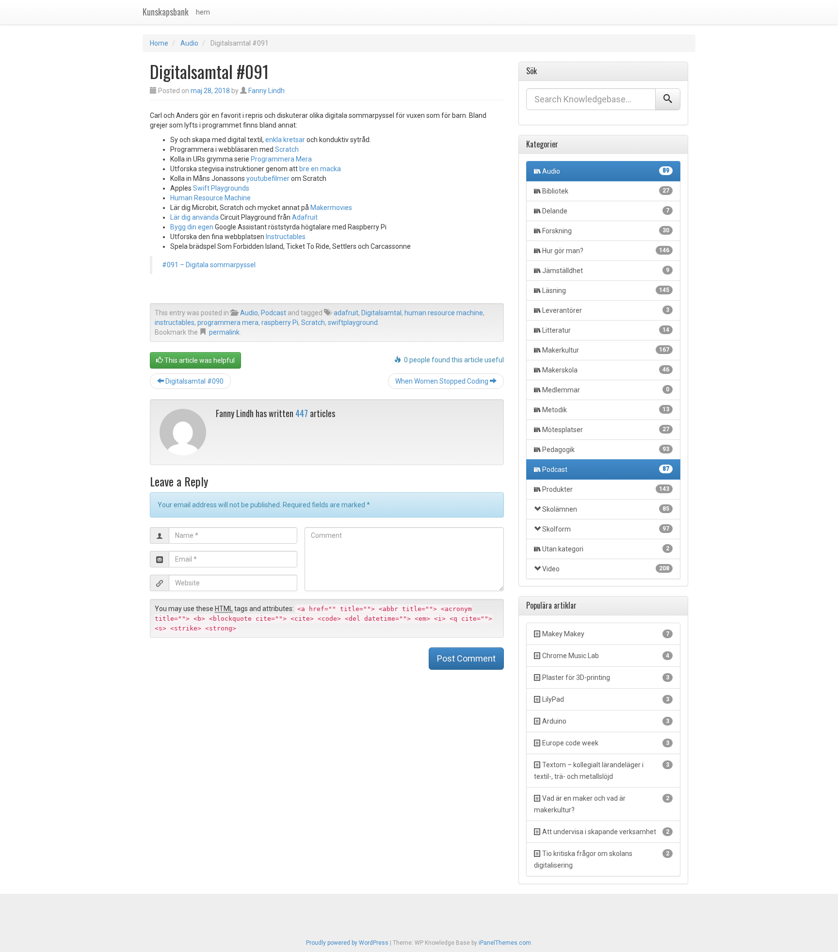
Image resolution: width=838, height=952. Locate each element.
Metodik (605, 410)
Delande (605, 211)
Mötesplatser (605, 430)
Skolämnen (605, 509)
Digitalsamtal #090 (194, 381)
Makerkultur (605, 350)
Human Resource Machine (210, 198)
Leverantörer (605, 310)
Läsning (605, 290)
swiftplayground (353, 322)
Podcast (273, 313)
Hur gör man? (605, 251)
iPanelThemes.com (505, 942)
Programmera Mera (281, 159)
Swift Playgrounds (221, 188)
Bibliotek (605, 191)
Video (605, 569)
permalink (224, 332)
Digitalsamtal (381, 313)
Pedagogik (605, 449)
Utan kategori (605, 549)
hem (203, 12)
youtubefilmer (268, 178)
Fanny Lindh (266, 91)
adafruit (346, 313)
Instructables (286, 237)
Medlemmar (605, 390)
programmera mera (227, 322)
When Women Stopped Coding (442, 381)
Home (159, 43)
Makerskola (605, 370)
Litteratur (605, 330)
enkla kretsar (285, 140)
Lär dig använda (194, 217)
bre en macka (320, 169)
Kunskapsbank (166, 11)
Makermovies (331, 207)
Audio (189, 43)
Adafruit (305, 217)
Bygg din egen (191, 227)
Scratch (287, 149)
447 (301, 413)
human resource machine (443, 313)
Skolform (605, 529)
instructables (174, 322)
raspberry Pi (279, 322)
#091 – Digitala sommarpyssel (209, 265)
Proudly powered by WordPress (347, 942)
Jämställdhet (605, 270)
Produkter (605, 489)
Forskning (605, 231)
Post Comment (466, 658)
